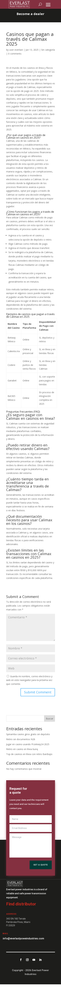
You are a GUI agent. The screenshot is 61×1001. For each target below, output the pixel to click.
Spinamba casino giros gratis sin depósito (28, 734)
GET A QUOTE (41, 865)
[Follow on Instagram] (27, 959)
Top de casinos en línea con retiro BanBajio (29, 754)
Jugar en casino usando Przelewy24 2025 (27, 744)
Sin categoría (48, 49)
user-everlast (16, 49)
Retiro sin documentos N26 (20, 739)
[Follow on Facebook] (20, 959)
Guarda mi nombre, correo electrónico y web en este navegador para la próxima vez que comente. (29, 680)
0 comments (14, 53)
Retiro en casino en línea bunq (22, 749)
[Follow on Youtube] (33, 959)
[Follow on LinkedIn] (40, 959)
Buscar (49, 718)
